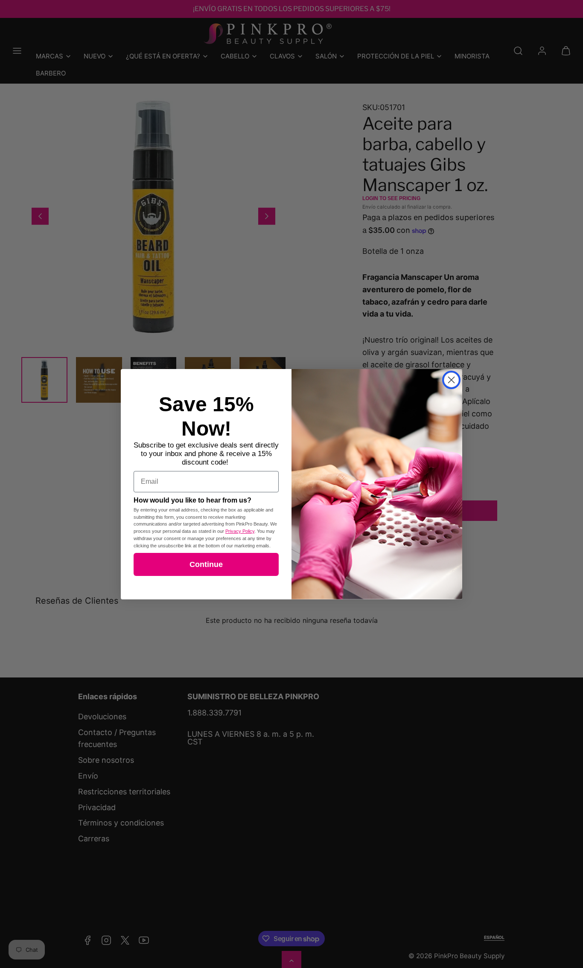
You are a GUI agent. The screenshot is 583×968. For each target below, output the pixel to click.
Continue (206, 564)
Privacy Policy (239, 531)
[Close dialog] (451, 379)
